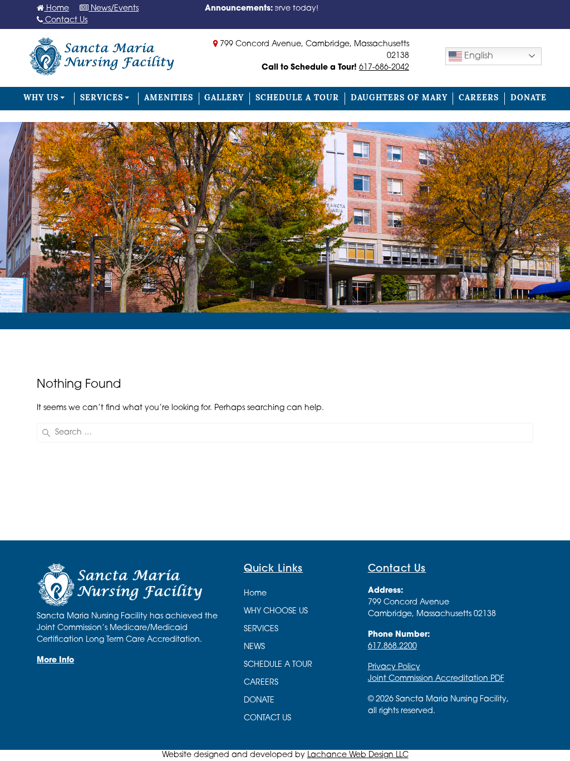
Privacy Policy (394, 667)
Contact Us (65, 20)
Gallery (224, 98)
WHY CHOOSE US (276, 611)
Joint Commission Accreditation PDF (436, 679)
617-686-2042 (384, 68)
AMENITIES (168, 98)
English (477, 56)
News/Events (114, 8)
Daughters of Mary (399, 98)
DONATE (528, 98)
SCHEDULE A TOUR (297, 98)
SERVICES (101, 98)
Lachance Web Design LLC (358, 755)
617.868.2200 (392, 646)
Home (56, 8)
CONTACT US (267, 718)
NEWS (254, 647)
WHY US (40, 98)
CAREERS (479, 98)
